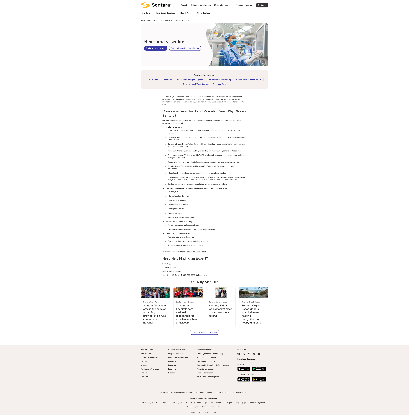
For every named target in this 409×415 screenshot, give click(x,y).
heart (232, 102)
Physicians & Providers (150, 369)
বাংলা (164, 403)
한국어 (244, 403)
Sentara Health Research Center (185, 48)
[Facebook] (238, 354)
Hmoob (218, 403)
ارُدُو (197, 406)
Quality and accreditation (178, 357)
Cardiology (166, 263)
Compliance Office (239, 392)
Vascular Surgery (169, 267)
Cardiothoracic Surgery (171, 271)
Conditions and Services (165, 20)
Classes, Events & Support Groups (210, 354)
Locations (167, 80)
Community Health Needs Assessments (213, 365)
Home (143, 20)
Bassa (158, 403)
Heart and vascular (183, 20)
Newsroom (145, 365)
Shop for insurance (175, 354)
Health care (151, 20)
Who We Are (146, 354)
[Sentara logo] (156, 5)
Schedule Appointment (201, 5)
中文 (174, 403)
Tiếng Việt (205, 406)
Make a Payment (221, 5)
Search (184, 5)
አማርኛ (144, 403)
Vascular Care (219, 84)
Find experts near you (155, 48)
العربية (151, 403)
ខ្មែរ (169, 403)
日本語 (237, 403)
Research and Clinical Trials (248, 80)
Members (172, 361)
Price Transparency (205, 373)
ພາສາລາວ (252, 403)
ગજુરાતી (205, 403)
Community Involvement (207, 361)
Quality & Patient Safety (150, 357)
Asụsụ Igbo (228, 403)
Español (190, 406)
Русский (261, 403)
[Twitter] (244, 354)
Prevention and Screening (219, 80)
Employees (145, 373)
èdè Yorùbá (215, 406)
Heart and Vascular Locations (204, 332)
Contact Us (145, 377)
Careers (144, 361)
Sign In (263, 5)
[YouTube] (259, 354)
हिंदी (212, 403)
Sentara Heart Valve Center (195, 84)
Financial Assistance (205, 369)
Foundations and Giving (206, 357)
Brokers (171, 373)
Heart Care (153, 80)
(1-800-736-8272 (187, 275)
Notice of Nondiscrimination (218, 392)
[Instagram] (249, 354)
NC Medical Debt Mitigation (208, 377)
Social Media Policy (196, 392)
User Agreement (180, 392)
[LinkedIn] (254, 354)
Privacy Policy (166, 392)
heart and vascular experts (217, 188)
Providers (172, 369)
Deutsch (197, 403)
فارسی (180, 403)
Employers (172, 365)
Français (188, 403)
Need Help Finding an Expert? (190, 80)
